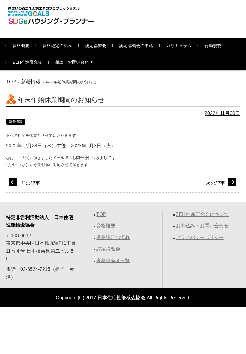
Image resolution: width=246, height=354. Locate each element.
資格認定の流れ (57, 45)
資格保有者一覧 (113, 260)
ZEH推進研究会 (27, 62)
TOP (11, 81)
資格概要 (21, 45)
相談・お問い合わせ (74, 62)
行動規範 (213, 45)
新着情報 (30, 81)
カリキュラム (178, 45)
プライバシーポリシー (200, 237)
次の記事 (215, 183)
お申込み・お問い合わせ (202, 225)
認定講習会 (95, 45)
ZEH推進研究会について (202, 214)
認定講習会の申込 (136, 45)
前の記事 (30, 183)
